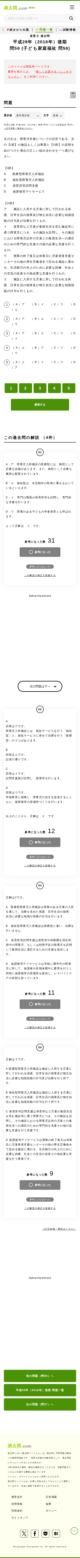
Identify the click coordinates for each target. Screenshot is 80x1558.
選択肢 (8, 115)
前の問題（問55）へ (40, 1375)
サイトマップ (19, 1517)
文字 (46, 115)
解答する (40, 404)
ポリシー (51, 1510)
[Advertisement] (40, 1323)
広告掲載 (51, 1496)
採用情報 (17, 1503)
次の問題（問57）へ (40, 1404)
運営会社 (17, 1496)
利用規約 (17, 1510)
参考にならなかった (40, 566)
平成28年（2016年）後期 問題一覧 (40, 1390)
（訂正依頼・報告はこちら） (18, 128)
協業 (48, 1503)
